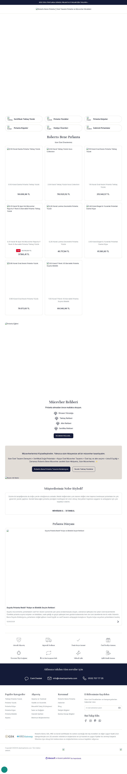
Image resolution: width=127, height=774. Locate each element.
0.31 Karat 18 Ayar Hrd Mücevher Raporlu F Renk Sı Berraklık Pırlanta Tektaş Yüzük (23, 243)
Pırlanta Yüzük (10, 703)
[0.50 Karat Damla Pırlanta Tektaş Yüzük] (24, 164)
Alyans (7, 718)
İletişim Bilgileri (63, 710)
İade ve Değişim (38, 710)
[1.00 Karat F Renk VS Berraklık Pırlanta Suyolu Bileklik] (63, 279)
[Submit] (119, 707)
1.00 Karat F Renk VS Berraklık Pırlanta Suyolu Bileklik (63, 300)
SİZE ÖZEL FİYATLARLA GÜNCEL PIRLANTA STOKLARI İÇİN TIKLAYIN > (63, 2)
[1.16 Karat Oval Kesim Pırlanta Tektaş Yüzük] (103, 164)
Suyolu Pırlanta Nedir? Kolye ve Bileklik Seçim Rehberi (31, 608)
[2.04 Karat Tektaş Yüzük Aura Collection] (63, 164)
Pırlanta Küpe (10, 710)
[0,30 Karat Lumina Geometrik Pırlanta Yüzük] (63, 221)
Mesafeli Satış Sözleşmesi (42, 706)
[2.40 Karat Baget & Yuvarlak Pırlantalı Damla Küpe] (103, 221)
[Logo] (63, 9)
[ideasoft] (50, 758)
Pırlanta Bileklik (11, 714)
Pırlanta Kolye (10, 706)
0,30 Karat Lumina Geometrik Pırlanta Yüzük (63, 243)
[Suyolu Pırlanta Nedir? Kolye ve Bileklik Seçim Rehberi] (63, 567)
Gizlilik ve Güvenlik (39, 703)
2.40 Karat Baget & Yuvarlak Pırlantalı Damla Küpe (103, 243)
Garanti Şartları (37, 714)
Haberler (61, 703)
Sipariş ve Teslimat (39, 699)
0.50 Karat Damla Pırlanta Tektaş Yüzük (23, 184)
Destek (4, 770)
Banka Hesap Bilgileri (66, 714)
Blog (60, 706)
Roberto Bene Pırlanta (66, 699)
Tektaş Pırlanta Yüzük (13, 699)
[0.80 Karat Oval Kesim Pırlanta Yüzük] (24, 279)
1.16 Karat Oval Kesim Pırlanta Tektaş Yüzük (103, 185)
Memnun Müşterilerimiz (40, 718)
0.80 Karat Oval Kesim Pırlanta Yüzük (23, 299)
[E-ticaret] (63, 758)
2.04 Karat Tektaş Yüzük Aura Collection (63, 184)
